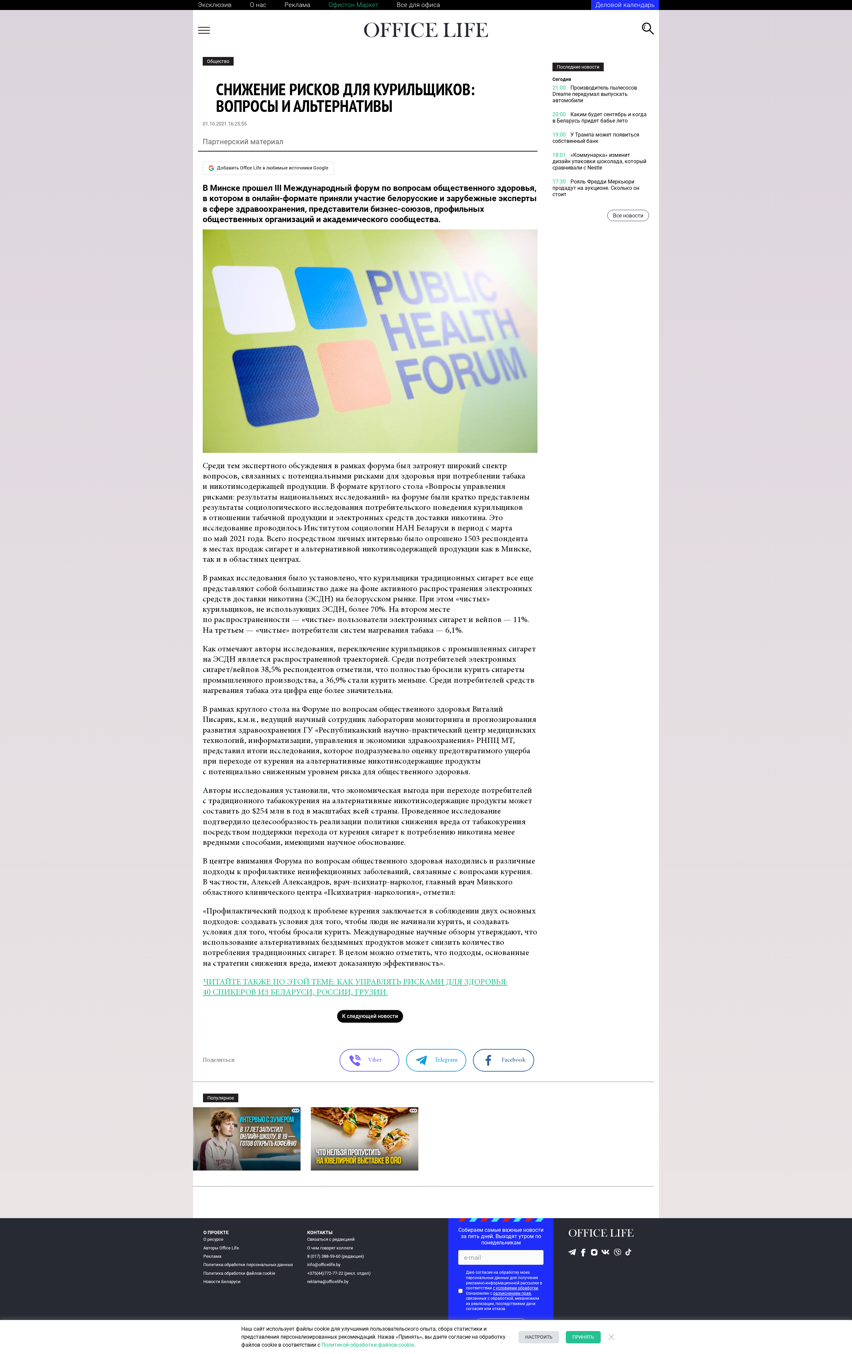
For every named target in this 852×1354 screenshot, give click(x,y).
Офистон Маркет (353, 5)
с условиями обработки (515, 1288)
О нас (258, 5)
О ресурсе (213, 1239)
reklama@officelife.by (327, 1281)
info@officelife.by (323, 1264)
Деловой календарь (625, 5)
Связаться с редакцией (331, 1239)
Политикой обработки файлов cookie (367, 1345)
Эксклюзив (215, 5)
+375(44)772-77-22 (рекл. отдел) (339, 1273)
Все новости (628, 215)
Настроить (538, 1337)
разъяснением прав (512, 1293)
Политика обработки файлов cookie (239, 1273)
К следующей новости (370, 1016)
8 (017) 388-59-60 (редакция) (335, 1256)
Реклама (297, 5)
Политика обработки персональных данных (248, 1264)
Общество (218, 61)
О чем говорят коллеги (330, 1247)
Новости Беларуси (222, 1281)
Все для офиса (418, 5)
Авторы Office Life (221, 1247)
